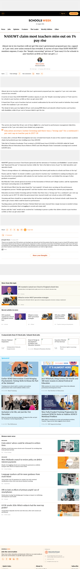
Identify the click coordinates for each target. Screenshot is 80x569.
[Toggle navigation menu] (3, 13)
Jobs (9, 29)
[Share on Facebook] (10, 229)
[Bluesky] (10, 559)
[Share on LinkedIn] (18, 229)
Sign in (63, 13)
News (3, 29)
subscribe (73, 13)
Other (57, 29)
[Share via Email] (21, 229)
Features (25, 29)
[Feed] (3, 559)
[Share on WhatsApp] (7, 229)
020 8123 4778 (50, 559)
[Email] (17, 559)
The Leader (34, 29)
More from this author (40, 65)
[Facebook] (6, 559)
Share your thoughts (40, 255)
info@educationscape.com (52, 561)
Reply (5, 249)
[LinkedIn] (13, 559)
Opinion (16, 29)
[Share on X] (14, 229)
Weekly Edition (46, 29)
